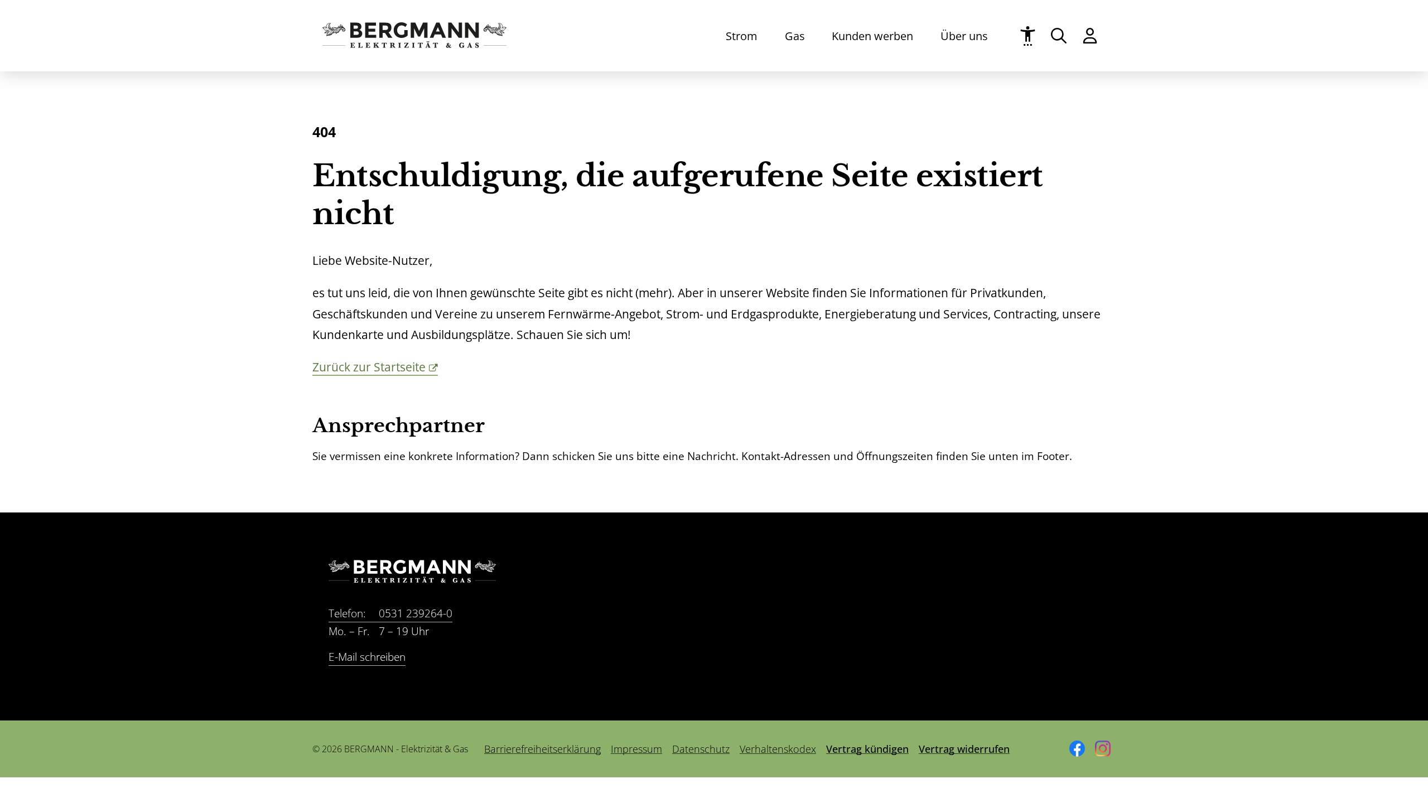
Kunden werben (872, 35)
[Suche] (1058, 35)
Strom (742, 35)
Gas (795, 35)
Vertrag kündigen (867, 749)
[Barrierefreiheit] (1027, 36)
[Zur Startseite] (414, 44)
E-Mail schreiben (367, 657)
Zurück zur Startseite (369, 367)
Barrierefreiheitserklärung (542, 749)
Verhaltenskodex (778, 749)
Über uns (964, 35)
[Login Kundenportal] (1090, 35)
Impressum (636, 749)
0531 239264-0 (390, 613)
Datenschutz (701, 749)
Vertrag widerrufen (964, 749)
